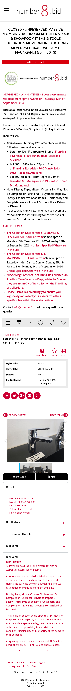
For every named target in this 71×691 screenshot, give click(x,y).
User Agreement (15, 666)
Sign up (42, 662)
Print (63, 355)
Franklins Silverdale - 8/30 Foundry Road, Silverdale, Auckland (38, 156)
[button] (64, 422)
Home (10, 662)
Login (33, 662)
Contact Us (22, 662)
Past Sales (32, 666)
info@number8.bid (25, 307)
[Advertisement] (35, 407)
